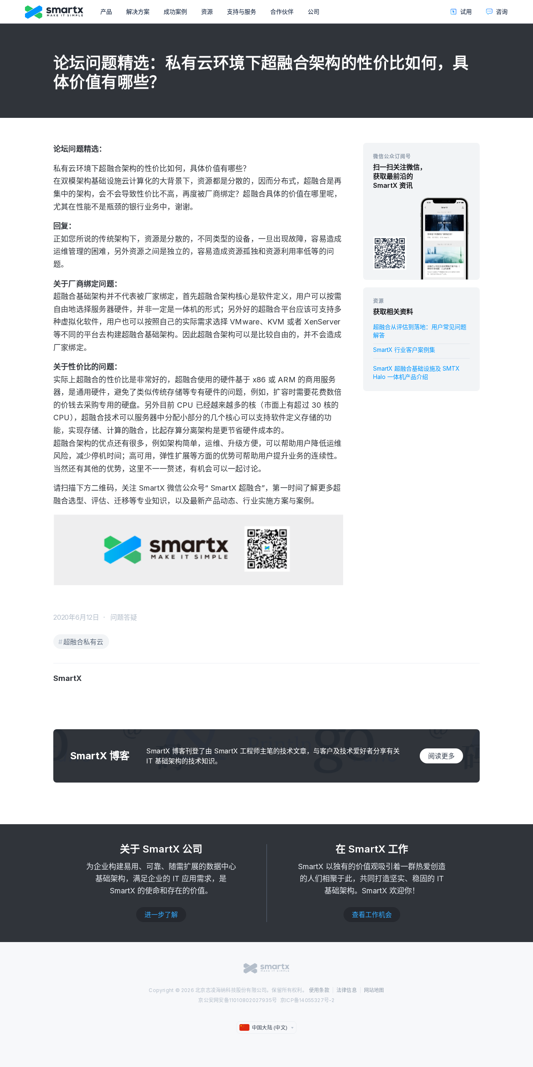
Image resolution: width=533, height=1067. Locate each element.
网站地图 (374, 990)
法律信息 (346, 990)
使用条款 (319, 990)
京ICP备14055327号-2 (307, 1000)
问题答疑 (123, 617)
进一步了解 (161, 914)
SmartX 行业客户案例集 (404, 349)
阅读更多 (441, 756)
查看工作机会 (372, 914)
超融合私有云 (83, 642)
